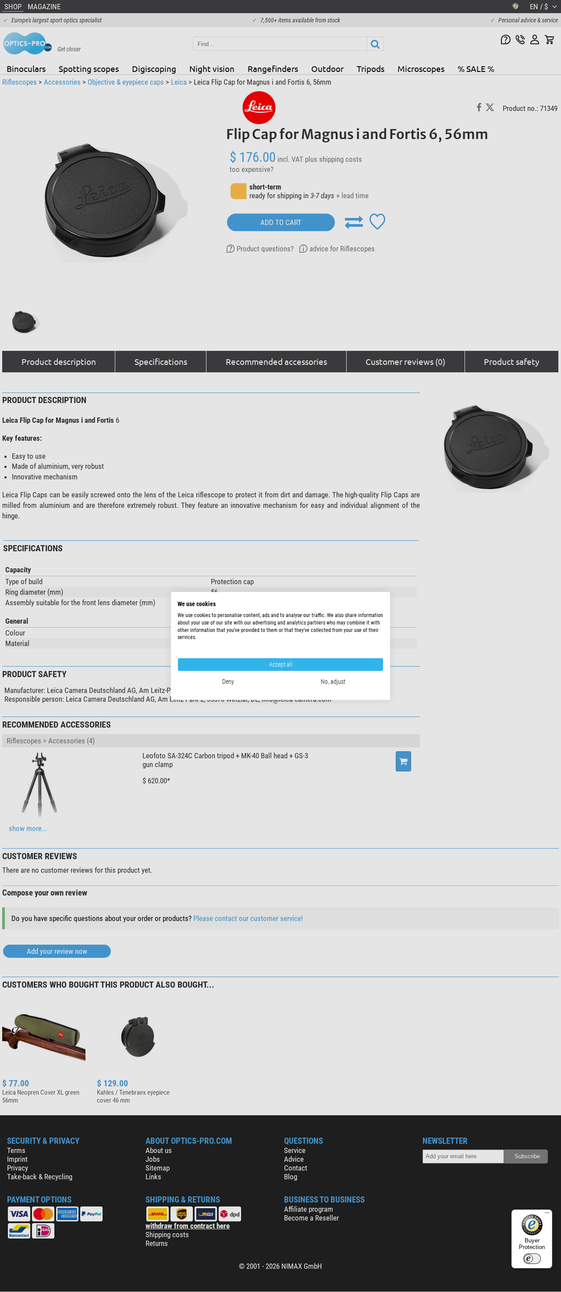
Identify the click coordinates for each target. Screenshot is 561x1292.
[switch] (532, 1258)
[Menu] (547, 1215)
